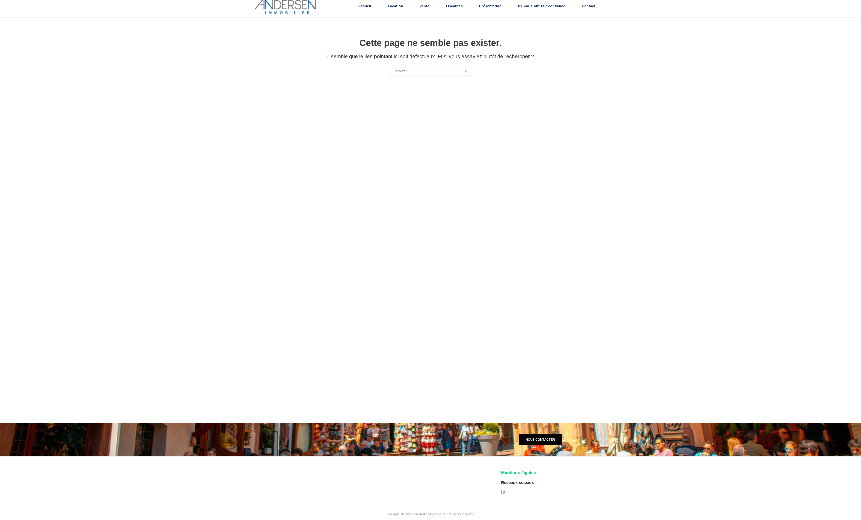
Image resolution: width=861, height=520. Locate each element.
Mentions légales (518, 472)
